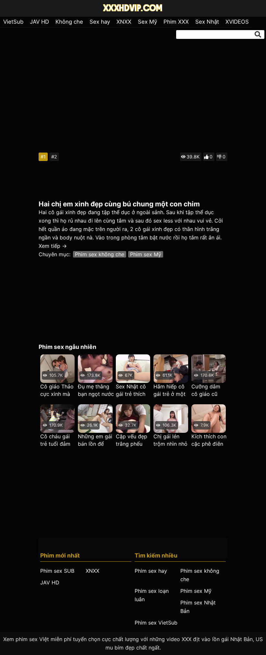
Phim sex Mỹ (145, 254)
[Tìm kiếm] (258, 34)
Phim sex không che (99, 254)
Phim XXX (176, 21)
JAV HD (39, 21)
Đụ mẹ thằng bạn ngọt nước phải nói (96, 390)
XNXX (123, 21)
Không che (69, 21)
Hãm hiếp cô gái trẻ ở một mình (169, 390)
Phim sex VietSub (156, 622)
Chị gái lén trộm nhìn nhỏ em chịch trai (170, 440)
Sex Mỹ (147, 21)
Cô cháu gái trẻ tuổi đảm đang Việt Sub (57, 440)
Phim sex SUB (57, 571)
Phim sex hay (151, 571)
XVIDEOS (237, 21)
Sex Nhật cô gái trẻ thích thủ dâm (131, 390)
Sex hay (100, 21)
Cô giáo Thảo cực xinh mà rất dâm (57, 390)
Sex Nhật (207, 21)
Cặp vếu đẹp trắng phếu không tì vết (131, 440)
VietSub (13, 21)
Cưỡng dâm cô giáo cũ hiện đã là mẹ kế (207, 390)
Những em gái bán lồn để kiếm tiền (95, 440)
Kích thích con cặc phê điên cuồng (208, 440)
